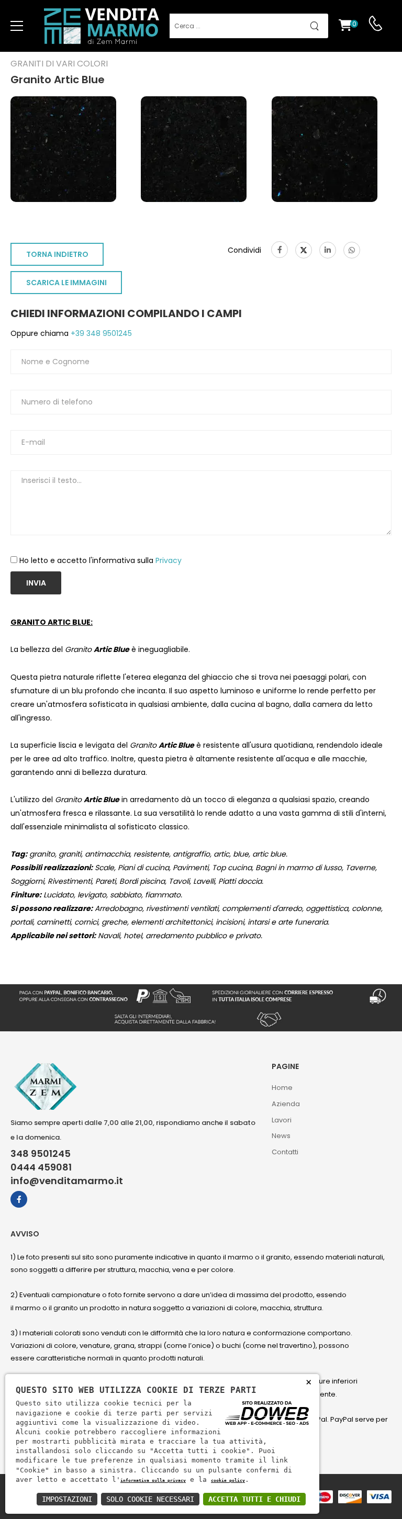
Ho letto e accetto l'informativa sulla (100, 560)
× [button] (308, 1381)
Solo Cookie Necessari (150, 1499)
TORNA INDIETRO (57, 254)
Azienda (286, 1104)
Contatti (285, 1152)
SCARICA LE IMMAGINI (66, 282)
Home (282, 1088)
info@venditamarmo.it (66, 1181)
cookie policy (228, 1480)
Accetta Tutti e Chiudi (254, 1499)
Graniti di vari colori (59, 64)
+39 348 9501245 (100, 333)
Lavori (282, 1120)
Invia (36, 583)
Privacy (168, 560)
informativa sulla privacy (153, 1480)
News (281, 1136)
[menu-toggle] (16, 26)
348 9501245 (40, 1153)
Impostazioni (67, 1499)
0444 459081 (41, 1167)
